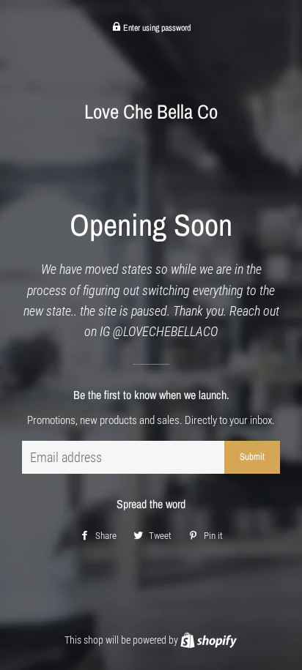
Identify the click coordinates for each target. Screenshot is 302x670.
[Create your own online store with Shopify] (208, 640)
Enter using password (156, 28)
